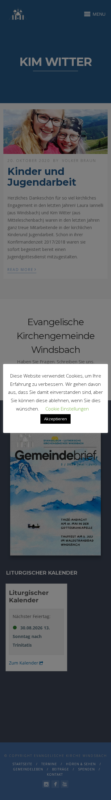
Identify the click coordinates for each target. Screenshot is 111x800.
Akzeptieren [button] (55, 419)
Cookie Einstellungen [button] (67, 409)
